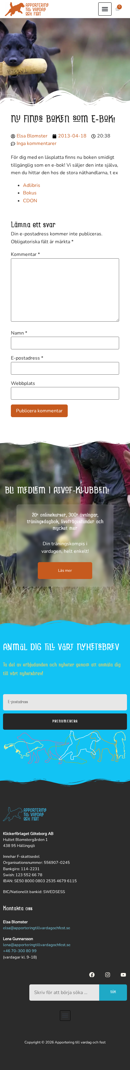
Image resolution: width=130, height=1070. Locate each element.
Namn (19, 333)
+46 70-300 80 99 (20, 951)
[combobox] (64, 992)
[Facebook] (92, 975)
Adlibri (30, 185)
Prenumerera (65, 721)
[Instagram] (108, 975)
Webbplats (23, 383)
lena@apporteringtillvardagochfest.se (36, 945)
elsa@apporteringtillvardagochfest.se (36, 928)
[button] (105, 9)
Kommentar (25, 254)
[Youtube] (123, 975)
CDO (28, 200)
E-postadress (27, 358)
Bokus (30, 193)
